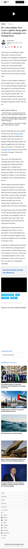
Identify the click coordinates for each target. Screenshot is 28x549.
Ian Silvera (11, 40)
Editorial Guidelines (20, 307)
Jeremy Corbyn (18, 133)
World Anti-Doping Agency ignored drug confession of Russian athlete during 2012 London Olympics (14, 119)
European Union (6, 149)
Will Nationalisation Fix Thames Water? (11, 433)
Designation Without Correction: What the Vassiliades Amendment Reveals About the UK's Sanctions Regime (12, 484)
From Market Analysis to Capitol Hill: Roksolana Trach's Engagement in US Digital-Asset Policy (13, 386)
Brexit (3, 172)
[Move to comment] (20, 47)
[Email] (17, 47)
